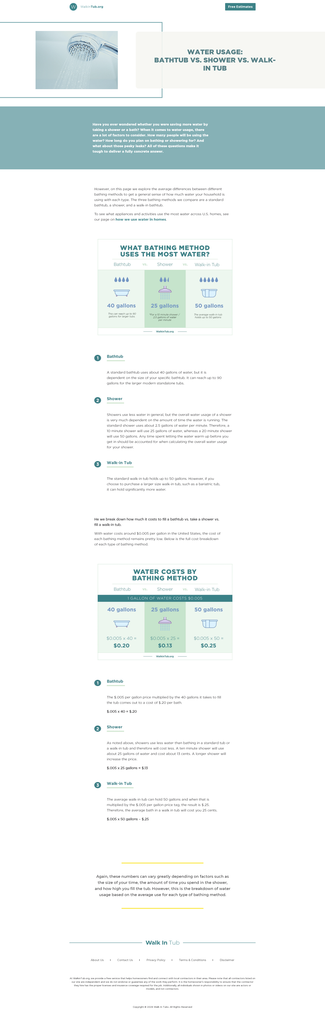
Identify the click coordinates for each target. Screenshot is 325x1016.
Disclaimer (227, 960)
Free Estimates (240, 7)
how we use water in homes (141, 219)
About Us (97, 960)
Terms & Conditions (192, 960)
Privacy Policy (155, 960)
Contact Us (125, 960)
